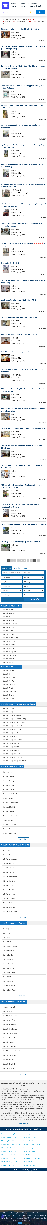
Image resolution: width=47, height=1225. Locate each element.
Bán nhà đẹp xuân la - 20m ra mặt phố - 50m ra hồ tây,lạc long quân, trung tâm (22, 225)
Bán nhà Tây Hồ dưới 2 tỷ (8, 1148)
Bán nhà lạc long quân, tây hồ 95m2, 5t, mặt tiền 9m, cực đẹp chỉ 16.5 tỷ (22, 126)
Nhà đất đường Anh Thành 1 (13, 729)
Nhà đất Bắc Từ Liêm (10, 624)
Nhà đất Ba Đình (8, 620)
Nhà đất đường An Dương (12, 715)
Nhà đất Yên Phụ (9, 698)
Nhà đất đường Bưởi (10, 736)
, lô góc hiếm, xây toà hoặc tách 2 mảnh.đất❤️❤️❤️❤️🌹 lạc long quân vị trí (23, 244)
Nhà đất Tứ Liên (8, 688)
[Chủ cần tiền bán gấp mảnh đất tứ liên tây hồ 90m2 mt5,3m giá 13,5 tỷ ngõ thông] (5, 55)
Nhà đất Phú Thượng (10, 681)
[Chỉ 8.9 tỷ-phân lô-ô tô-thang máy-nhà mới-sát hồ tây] (5, 548)
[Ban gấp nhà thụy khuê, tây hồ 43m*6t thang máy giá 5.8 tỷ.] (5, 434)
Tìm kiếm (36, 599)
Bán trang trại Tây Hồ (7, 1165)
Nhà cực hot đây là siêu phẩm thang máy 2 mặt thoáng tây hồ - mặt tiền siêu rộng (23, 390)
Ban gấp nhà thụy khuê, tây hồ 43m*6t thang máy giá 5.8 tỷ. (23, 428)
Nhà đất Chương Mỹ (10, 631)
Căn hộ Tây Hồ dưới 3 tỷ (8, 1141)
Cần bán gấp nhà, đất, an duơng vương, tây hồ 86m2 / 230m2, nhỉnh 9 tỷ (21, 447)
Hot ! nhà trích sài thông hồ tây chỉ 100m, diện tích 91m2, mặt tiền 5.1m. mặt (22, 107)
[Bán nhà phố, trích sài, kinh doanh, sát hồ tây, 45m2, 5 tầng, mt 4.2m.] (5, 474)
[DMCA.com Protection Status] (23, 1223)
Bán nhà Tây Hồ (28, 1141)
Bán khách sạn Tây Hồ (8, 1155)
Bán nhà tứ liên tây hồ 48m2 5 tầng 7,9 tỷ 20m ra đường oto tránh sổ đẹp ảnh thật (23, 67)
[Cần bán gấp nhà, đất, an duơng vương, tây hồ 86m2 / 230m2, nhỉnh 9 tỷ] (5, 454)
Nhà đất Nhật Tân (9, 677)
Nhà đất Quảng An (9, 684)
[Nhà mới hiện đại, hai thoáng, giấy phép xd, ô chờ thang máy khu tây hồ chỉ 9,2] (5, 493)
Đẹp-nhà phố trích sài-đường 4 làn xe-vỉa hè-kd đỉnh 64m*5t (23, 524)
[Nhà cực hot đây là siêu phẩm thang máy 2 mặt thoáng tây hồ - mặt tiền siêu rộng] (5, 397)
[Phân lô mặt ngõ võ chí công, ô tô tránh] (5, 358)
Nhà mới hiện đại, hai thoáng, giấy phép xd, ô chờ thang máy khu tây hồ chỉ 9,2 (22, 486)
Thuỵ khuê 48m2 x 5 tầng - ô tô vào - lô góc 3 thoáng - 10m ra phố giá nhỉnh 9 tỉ (23, 185)
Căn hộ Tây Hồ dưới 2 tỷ (30, 1137)
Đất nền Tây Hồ (27, 1162)
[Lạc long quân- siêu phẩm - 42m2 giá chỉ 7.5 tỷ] (5, 306)
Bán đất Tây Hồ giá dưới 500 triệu (33, 1158)
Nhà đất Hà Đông (9, 641)
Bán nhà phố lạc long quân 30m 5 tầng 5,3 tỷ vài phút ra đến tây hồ (22, 370)
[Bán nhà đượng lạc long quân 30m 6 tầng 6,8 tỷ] (5, 323)
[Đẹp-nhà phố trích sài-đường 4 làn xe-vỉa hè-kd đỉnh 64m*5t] (5, 530)
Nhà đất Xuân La (8, 695)
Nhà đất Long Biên (9, 655)
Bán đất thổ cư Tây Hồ (8, 1158)
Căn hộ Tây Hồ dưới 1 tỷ (8, 1137)
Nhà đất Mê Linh (8, 659)
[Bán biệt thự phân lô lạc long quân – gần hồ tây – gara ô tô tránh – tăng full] (5, 289)
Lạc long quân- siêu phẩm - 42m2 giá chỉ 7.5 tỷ (18, 300)
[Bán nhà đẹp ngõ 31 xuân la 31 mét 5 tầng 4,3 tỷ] (5, 341)
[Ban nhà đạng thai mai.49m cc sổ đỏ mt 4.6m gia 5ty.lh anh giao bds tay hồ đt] (5, 417)
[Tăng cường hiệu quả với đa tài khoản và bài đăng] (5, 35)
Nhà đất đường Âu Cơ (10, 733)
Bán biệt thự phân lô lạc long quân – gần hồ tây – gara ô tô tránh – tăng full (23, 281)
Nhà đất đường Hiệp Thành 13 (13, 757)
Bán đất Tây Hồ (27, 1155)
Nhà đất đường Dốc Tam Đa (12, 740)
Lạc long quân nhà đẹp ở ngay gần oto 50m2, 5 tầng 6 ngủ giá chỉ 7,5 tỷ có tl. (23, 146)
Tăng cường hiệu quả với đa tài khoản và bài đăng (20, 29)
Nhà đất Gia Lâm (9, 634)
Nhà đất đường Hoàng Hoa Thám (14, 761)
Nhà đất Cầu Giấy (9, 627)
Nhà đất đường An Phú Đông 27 (14, 722)
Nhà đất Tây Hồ (8, 670)
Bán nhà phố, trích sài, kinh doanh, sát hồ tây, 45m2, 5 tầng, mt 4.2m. (21, 466)
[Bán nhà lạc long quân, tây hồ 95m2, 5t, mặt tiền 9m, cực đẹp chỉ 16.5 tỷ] (5, 133)
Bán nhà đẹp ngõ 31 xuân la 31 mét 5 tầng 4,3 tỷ (19, 334)
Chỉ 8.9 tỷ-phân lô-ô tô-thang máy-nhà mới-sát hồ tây (21, 542)
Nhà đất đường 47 (9, 712)
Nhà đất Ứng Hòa (9, 613)
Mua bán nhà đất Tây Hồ (8, 1134)
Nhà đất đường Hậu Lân (11, 743)
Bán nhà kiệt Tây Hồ (29, 1148)
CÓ (40, 12)
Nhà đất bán (6, 568)
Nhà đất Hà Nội (8, 610)
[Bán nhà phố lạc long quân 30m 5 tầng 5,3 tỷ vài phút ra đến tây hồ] (5, 378)
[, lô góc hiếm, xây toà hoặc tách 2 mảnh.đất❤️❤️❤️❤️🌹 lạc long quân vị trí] (5, 252)
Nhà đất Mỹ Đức (8, 662)
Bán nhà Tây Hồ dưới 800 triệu (10, 1144)
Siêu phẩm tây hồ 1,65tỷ (10, 263)
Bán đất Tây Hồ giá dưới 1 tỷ (9, 1162)
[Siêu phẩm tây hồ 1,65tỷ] (5, 269)
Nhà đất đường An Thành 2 (12, 726)
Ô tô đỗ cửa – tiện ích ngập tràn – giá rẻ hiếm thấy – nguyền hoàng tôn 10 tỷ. (20, 506)
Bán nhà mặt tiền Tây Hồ (8, 1151)
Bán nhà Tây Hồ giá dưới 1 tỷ (31, 1144)
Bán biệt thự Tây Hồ (29, 1151)
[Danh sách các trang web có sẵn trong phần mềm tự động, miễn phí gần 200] (5, 94)
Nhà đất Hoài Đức (9, 645)
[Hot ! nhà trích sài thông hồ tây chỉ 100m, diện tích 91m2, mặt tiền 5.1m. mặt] (5, 114)
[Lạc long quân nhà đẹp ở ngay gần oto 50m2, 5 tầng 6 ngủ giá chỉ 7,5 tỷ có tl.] (5, 153)
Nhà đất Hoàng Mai (9, 652)
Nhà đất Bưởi (7, 674)
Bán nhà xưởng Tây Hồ (30, 1165)
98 (38, 560)
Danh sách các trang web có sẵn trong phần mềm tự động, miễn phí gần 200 (23, 87)
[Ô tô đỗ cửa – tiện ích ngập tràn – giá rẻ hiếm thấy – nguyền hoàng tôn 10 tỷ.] (5, 513)
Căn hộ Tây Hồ (27, 1134)
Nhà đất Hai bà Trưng (10, 638)
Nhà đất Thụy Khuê (9, 691)
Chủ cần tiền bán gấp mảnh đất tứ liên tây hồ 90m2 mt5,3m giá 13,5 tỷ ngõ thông (23, 47)
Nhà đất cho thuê (20, 568)
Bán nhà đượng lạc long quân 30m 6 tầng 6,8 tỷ (19, 317)
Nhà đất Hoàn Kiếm (9, 648)
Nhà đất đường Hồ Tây (11, 750)
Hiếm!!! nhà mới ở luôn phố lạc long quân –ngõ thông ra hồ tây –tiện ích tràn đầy (23, 205)
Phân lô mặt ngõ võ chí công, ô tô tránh (16, 352)
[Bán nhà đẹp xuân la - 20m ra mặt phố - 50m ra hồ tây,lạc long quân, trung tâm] (5, 232)
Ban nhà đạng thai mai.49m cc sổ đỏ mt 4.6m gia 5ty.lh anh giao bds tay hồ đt (23, 410)
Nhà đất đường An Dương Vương (14, 719)
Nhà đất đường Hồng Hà (11, 754)
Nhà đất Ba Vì (7, 617)
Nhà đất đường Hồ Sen (11, 747)
